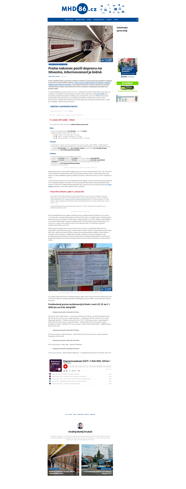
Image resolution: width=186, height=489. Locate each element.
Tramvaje (92, 414)
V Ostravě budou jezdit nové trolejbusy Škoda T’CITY (98, 472)
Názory (89, 19)
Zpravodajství (69, 19)
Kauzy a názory (63, 64)
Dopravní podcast (99, 19)
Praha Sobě (80, 414)
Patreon (109, 19)
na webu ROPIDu (99, 94)
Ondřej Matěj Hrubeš (53, 76)
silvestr (86, 414)
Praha (74, 414)
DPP (66, 414)
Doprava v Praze (80, 19)
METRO (70, 414)
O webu (116, 19)
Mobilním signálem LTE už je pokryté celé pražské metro (62, 472)
